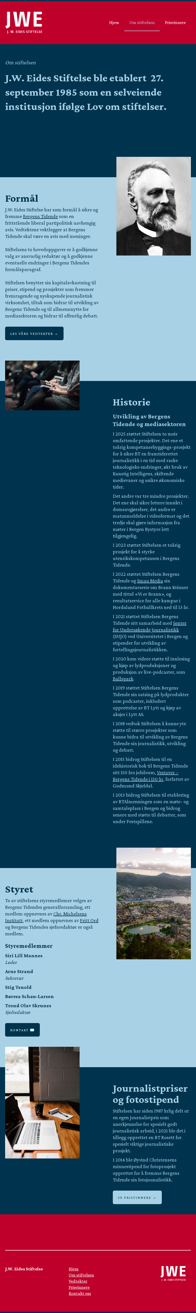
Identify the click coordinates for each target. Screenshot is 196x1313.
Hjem (114, 22)
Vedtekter (78, 1281)
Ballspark (123, 678)
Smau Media (150, 580)
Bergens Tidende (40, 216)
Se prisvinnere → (137, 1197)
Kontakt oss (80, 1293)
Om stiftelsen (142, 22)
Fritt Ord (89, 920)
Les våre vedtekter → (34, 334)
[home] (23, 22)
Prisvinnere (175, 22)
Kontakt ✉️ (22, 1030)
